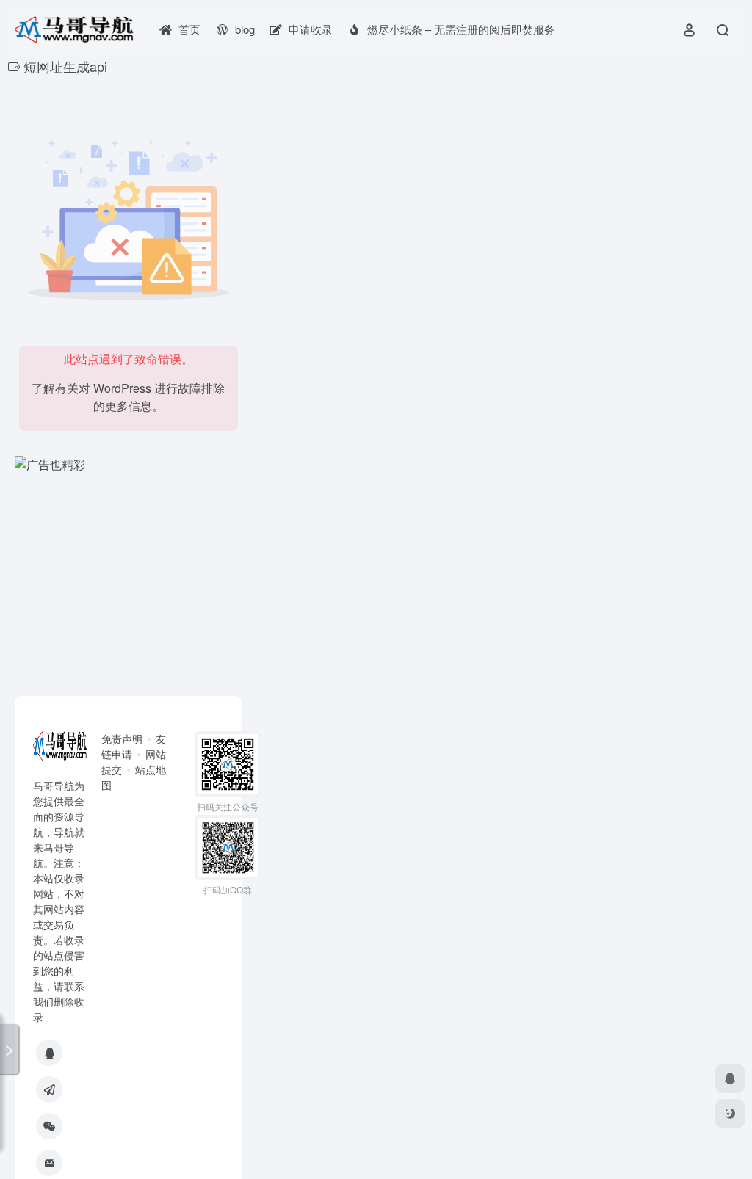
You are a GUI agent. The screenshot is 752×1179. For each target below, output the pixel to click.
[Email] (49, 1163)
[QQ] (49, 1053)
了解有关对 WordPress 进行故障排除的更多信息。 (128, 397)
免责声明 (121, 738)
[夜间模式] (730, 1113)
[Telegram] (49, 1089)
